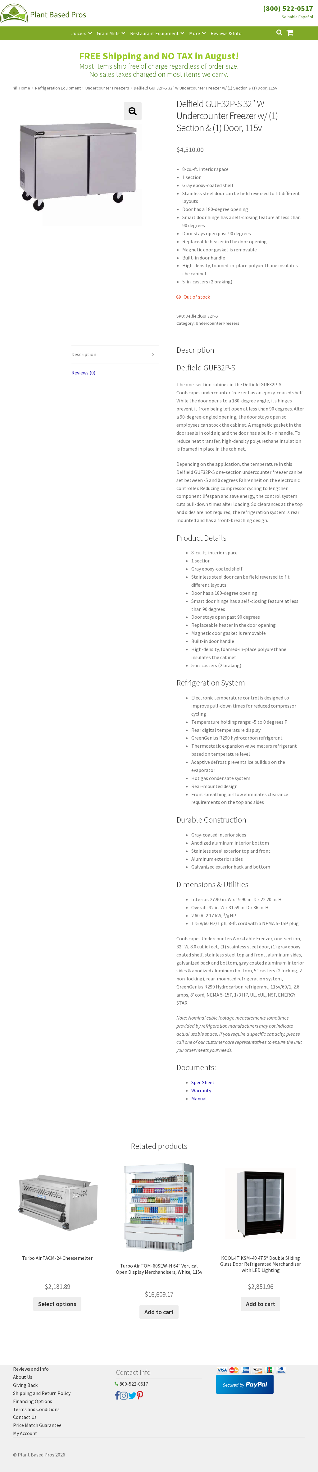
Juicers (78, 33)
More (194, 33)
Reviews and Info (31, 1369)
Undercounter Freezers (107, 88)
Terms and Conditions (36, 1409)
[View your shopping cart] (294, 31)
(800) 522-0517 (288, 8)
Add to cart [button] (159, 1312)
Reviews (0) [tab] (83, 372)
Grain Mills (108, 33)
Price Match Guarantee (37, 1425)
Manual (199, 1098)
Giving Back (25, 1385)
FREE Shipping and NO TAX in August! (159, 56)
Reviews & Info (226, 33)
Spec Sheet (203, 1082)
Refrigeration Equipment (58, 88)
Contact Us (25, 1417)
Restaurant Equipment (154, 33)
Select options (57, 1304)
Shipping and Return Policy (41, 1393)
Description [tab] (83, 354)
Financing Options (32, 1401)
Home (24, 88)
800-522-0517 (133, 1384)
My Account (25, 1433)
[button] (133, 111)
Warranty (201, 1090)
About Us (22, 1377)
